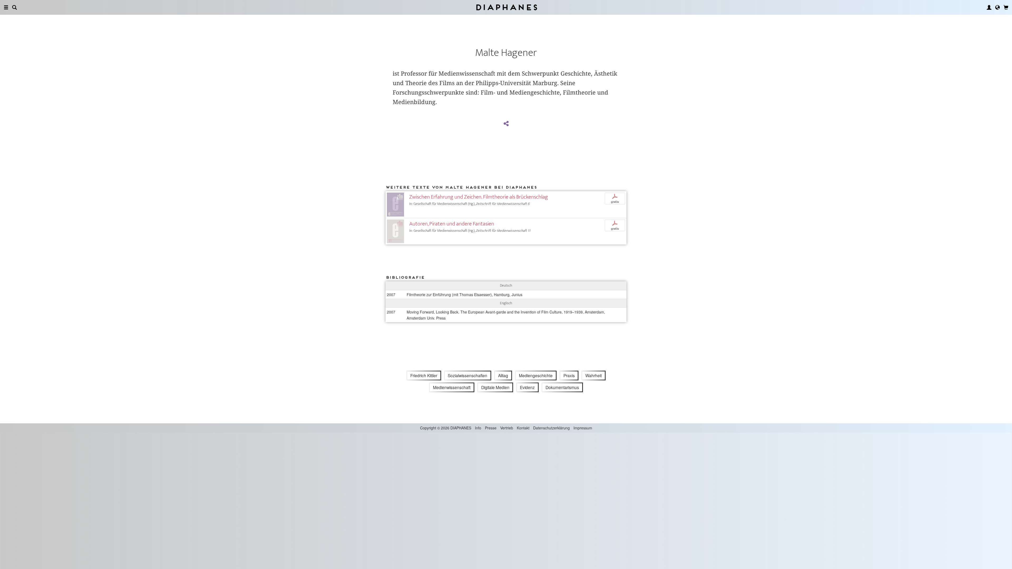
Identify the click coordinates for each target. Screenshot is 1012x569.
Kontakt (523, 427)
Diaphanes (506, 7)
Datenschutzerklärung (551, 427)
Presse (491, 427)
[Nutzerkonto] (989, 7)
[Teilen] (506, 124)
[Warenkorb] (1006, 7)
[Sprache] (997, 7)
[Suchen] (14, 7)
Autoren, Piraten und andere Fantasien (451, 223)
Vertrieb (506, 427)
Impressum (582, 427)
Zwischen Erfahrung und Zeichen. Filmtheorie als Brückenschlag (478, 197)
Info (478, 427)
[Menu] (6, 7)
